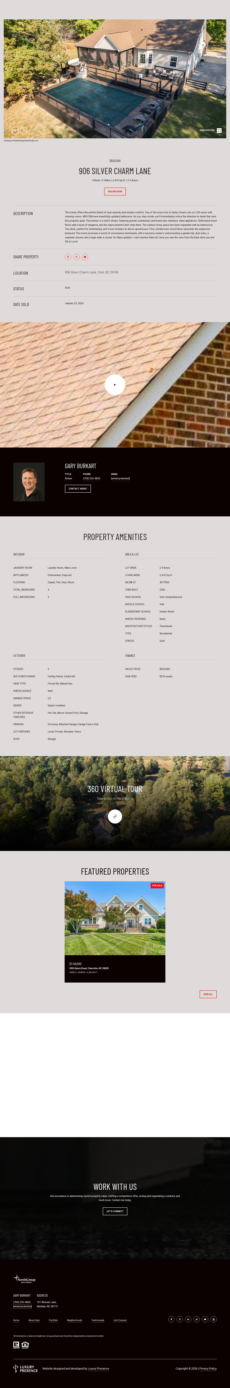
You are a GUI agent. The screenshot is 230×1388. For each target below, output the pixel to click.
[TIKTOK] (197, 1319)
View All (208, 994)
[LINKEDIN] (188, 1319)
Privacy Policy (208, 1368)
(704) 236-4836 (91, 478)
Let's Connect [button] (115, 1211)
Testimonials (98, 1320)
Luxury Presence (98, 1368)
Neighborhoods (74, 1320)
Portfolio (53, 1320)
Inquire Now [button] (115, 191)
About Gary (34, 1320)
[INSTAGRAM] (180, 1319)
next (23, 130)
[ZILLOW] (213, 1319)
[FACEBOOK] (171, 1319)
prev (15, 130)
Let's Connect (120, 1320)
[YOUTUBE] (205, 1319)
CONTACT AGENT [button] (78, 488)
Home (16, 1320)
